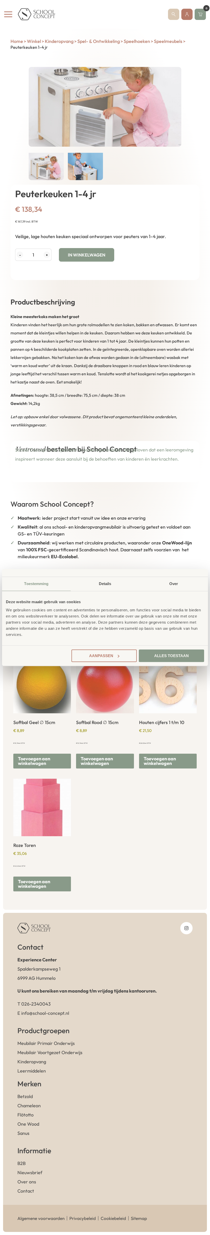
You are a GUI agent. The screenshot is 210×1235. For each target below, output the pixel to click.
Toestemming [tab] (36, 583)
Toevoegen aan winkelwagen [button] (34, 761)
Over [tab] (173, 583)
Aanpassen (101, 656)
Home (16, 41)
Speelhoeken (137, 41)
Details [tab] (105, 583)
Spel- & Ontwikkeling (98, 41)
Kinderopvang (59, 41)
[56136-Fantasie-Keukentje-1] (105, 107)
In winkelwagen (86, 255)
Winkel (34, 41)
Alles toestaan (171, 656)
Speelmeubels (168, 41)
